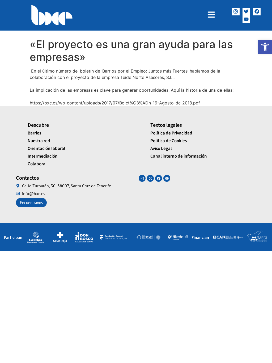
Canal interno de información (178, 156)
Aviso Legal (161, 148)
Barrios (34, 133)
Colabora (36, 164)
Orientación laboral (46, 148)
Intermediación (43, 156)
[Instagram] (236, 11)
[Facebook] (257, 11)
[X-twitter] (150, 178)
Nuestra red (39, 141)
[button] (265, 47)
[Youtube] (166, 178)
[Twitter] (246, 11)
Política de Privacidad (171, 133)
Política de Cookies (168, 141)
